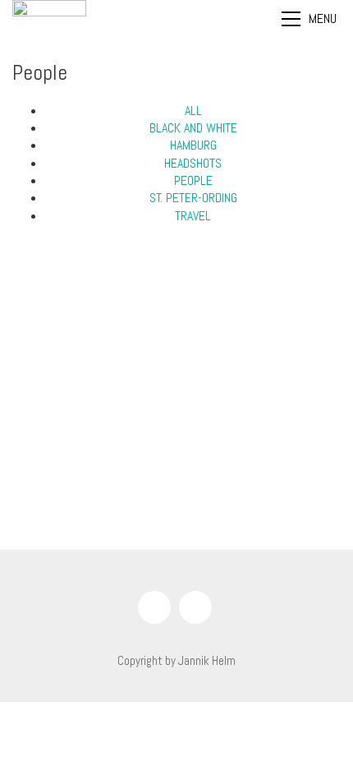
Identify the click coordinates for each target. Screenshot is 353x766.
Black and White (193, 127)
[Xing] (195, 607)
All (193, 110)
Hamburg (193, 145)
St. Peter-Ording (193, 197)
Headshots (193, 163)
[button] (311, 18)
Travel (193, 215)
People (193, 180)
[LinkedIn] (154, 607)
